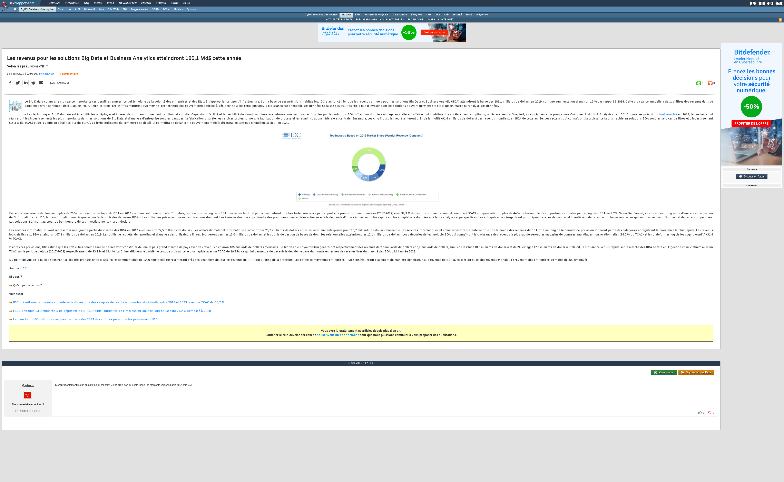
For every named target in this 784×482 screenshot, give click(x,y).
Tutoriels (72, 3)
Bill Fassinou (46, 74)
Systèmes (192, 9)
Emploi (146, 3)
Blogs (97, 3)
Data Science (400, 14)
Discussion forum (753, 176)
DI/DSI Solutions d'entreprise (37, 9)
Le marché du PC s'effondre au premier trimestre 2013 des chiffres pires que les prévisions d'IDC (85, 319)
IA (69, 9)
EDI (125, 9)
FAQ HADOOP (415, 19)
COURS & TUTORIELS (392, 19)
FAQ (86, 3)
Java (101, 9)
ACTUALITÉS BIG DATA (339, 19)
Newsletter (127, 3)
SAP (446, 14)
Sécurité (457, 14)
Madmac (28, 385)
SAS (437, 14)
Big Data (346, 14)
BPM (357, 14)
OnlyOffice (482, 14)
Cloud (61, 9)
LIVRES (431, 19)
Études (160, 3)
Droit (174, 3)
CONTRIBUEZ (446, 19)
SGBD (155, 9)
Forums (54, 3)
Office (166, 9)
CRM (428, 14)
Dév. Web (113, 9)
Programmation (139, 9)
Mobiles (178, 9)
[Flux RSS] (780, 20)
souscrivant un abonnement (338, 335)
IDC (24, 269)
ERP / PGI (416, 14)
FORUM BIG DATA (366, 19)
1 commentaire (69, 74)
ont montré (668, 115)
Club (186, 3)
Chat (110, 3)
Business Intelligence (376, 14)
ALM (77, 9)
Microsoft (89, 9)
